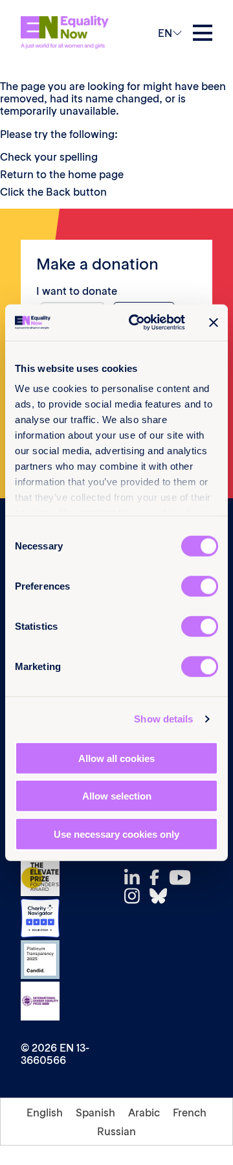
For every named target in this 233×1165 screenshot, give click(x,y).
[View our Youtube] (183, 877)
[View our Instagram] (135, 896)
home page (96, 174)
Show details (163, 718)
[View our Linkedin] (135, 877)
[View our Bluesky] (162, 896)
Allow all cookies (116, 757)
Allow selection (116, 796)
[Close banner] (213, 322)
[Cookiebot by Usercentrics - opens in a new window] (136, 322)
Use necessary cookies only (116, 833)
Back (58, 191)
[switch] (199, 585)
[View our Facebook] (158, 877)
